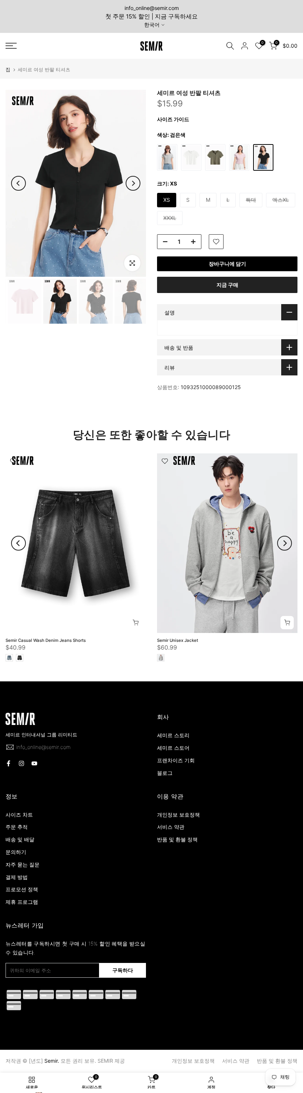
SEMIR (105, 1061)
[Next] (133, 183)
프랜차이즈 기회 (176, 760)
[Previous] (18, 183)
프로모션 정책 (22, 889)
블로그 (165, 773)
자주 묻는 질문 (23, 864)
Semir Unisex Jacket (177, 640)
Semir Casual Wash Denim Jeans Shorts (46, 640)
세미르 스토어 (173, 748)
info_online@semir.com (152, 8)
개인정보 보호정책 (178, 814)
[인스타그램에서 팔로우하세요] (21, 763)
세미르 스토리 (173, 735)
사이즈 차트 (19, 814)
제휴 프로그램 (22, 902)
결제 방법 (17, 877)
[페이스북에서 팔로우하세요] (8, 763)
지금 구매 (227, 285)
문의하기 (16, 852)
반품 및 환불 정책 (177, 839)
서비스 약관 (170, 827)
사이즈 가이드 (173, 119)
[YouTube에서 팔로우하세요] (34, 763)
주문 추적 (17, 827)
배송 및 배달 (20, 839)
